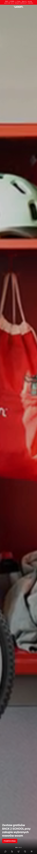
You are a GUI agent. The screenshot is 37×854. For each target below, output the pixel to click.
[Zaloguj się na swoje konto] (12, 851)
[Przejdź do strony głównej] (18, 7)
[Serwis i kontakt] (5, 851)
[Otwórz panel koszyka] (18, 851)
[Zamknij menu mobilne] (31, 851)
